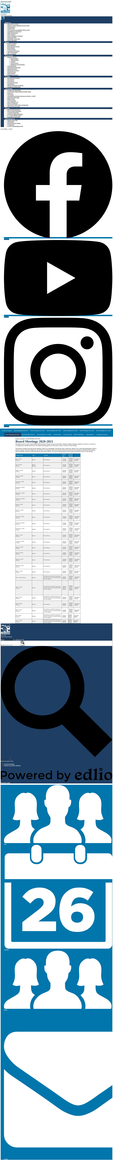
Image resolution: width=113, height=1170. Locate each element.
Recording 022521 (77, 566)
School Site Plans (11, 37)
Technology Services (12, 75)
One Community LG (12, 102)
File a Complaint (11, 54)
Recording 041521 (77, 587)
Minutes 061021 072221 (70, 621)
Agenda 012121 (64, 547)
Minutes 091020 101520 (71, 488)
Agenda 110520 (64, 517)
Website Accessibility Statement (12, 765)
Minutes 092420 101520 (71, 499)
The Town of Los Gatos (13, 106)
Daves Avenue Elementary (14, 111)
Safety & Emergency (12, 33)
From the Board (11, 49)
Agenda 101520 (64, 510)
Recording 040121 (77, 577)
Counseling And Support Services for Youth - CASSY (21, 96)
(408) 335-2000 (9, 639)
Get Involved (10, 79)
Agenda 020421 (64, 560)
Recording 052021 (77, 610)
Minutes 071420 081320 (71, 460)
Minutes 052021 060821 (71, 611)
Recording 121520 (77, 529)
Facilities (13, 61)
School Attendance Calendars (15, 36)
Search (2, 645)
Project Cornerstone (12, 103)
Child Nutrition (15, 60)
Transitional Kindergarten (14, 87)
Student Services (11, 72)
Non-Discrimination (9, 764)
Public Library (11, 99)
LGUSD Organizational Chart (15, 126)
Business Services (12, 57)
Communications (11, 66)
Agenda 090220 (64, 482)
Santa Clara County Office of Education (17, 105)
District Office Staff (12, 120)
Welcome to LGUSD (12, 24)
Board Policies (11, 48)
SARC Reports (11, 34)
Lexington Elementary (13, 112)
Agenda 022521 (64, 566)
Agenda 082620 (64, 476)
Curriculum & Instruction (13, 67)
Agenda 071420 (64, 459)
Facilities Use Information (14, 90)
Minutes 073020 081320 (71, 465)
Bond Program (14, 58)
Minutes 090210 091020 (71, 482)
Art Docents (10, 94)
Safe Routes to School (13, 70)
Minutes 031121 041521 (71, 572)
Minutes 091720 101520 (71, 494)
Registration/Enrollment (13, 78)
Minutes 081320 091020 (71, 471)
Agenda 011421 (64, 542)
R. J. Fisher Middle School (14, 115)
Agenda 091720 (64, 493)
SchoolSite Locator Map (13, 39)
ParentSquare (10, 84)
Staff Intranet (10, 122)
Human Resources (12, 69)
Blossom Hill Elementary (13, 109)
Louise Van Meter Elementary (15, 114)
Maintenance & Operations (18, 64)
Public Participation (12, 52)
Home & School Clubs (13, 97)
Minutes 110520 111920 (71, 517)
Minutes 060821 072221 (70, 616)
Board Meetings (11, 45)
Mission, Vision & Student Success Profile (18, 25)
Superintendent (11, 27)
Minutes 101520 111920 (71, 511)
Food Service (10, 81)
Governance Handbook (13, 51)
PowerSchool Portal (12, 82)
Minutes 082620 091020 (71, 477)
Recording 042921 (77, 604)
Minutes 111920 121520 (71, 524)
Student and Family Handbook (15, 85)
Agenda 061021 (64, 621)
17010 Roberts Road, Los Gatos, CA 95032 (12, 638)
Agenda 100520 (64, 505)
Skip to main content (6, 1)
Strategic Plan (10, 28)
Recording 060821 (76, 616)
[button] (8, 22)
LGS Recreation (11, 100)
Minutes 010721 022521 (71, 536)
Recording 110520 (77, 517)
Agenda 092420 (64, 499)
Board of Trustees (12, 43)
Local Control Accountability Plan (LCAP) (18, 30)
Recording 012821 (77, 553)
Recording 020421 (77, 560)
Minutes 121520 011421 (71, 529)
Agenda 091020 (64, 488)
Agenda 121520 (64, 529)
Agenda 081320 (64, 471)
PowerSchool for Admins (14, 123)
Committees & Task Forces (14, 31)
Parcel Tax (10, 93)
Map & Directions (12, 40)
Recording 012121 (77, 547)
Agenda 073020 (64, 465)
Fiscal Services (14, 63)
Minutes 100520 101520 (71, 505)
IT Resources (10, 124)
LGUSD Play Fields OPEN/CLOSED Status (19, 91)
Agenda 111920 (64, 523)
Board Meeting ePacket (13, 46)
